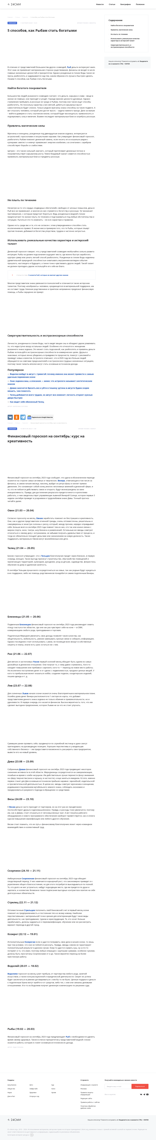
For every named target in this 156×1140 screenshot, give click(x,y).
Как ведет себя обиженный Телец (27, 402)
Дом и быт (11, 1096)
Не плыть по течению (119, 34)
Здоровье (33, 1092)
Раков (36, 661)
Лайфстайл (34, 1089)
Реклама (84, 1089)
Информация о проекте (89, 1085)
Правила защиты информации (87, 1093)
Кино (53, 1089)
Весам (12, 807)
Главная (10, 17)
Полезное (140, 4)
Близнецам (25, 624)
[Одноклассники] (16, 417)
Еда (52, 1085)
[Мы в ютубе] (147, 1094)
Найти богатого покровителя (122, 25)
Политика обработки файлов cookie (88, 1107)
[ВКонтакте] (10, 417)
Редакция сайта (86, 1098)
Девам (22, 769)
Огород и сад (34, 1096)
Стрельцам (29, 910)
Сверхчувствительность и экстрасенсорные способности (122, 46)
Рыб (69, 67)
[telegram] (23, 417)
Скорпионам (28, 878)
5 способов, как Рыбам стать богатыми (43, 17)
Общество (11, 1089)
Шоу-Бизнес (12, 1085)
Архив (53, 1092)
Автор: (18, 406)
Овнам (39, 518)
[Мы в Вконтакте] (141, 1094)
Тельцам (45, 556)
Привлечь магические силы (122, 30)
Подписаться (140, 1086)
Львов (25, 693)
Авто (31, 1085)
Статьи (112, 4)
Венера (61, 480)
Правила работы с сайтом (90, 1102)
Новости (100, 4)
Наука (10, 1092)
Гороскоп (25, 17)
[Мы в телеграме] (144, 1094)
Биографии (125, 4)
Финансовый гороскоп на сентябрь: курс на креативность (49, 423)
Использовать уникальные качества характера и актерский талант (125, 40)
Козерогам (30, 942)
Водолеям (13, 973)
